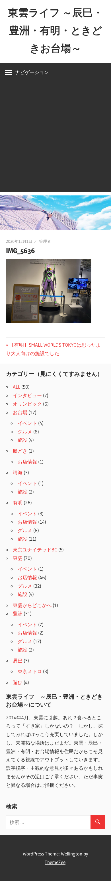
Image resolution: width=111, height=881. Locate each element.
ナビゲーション (32, 72)
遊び (17, 682)
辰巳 (17, 660)
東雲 (17, 558)
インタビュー (27, 395)
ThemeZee (55, 862)
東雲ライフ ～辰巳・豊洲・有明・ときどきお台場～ (55, 30)
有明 (17, 502)
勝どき (20, 451)
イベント (27, 423)
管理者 (45, 241)
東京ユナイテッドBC (35, 550)
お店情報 (27, 462)
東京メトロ (30, 671)
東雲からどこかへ (32, 605)
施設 (22, 440)
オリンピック (27, 404)
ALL (16, 387)
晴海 (17, 472)
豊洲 (17, 613)
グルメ (25, 432)
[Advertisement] (55, 137)
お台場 (20, 412)
